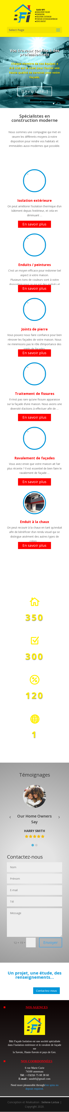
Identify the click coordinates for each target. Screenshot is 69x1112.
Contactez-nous (46, 990)
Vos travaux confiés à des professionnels (34, 52)
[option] (36, 812)
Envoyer (50, 942)
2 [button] (36, 845)
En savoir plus (34, 224)
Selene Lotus (50, 1102)
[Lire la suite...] (34, 91)
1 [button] (32, 845)
